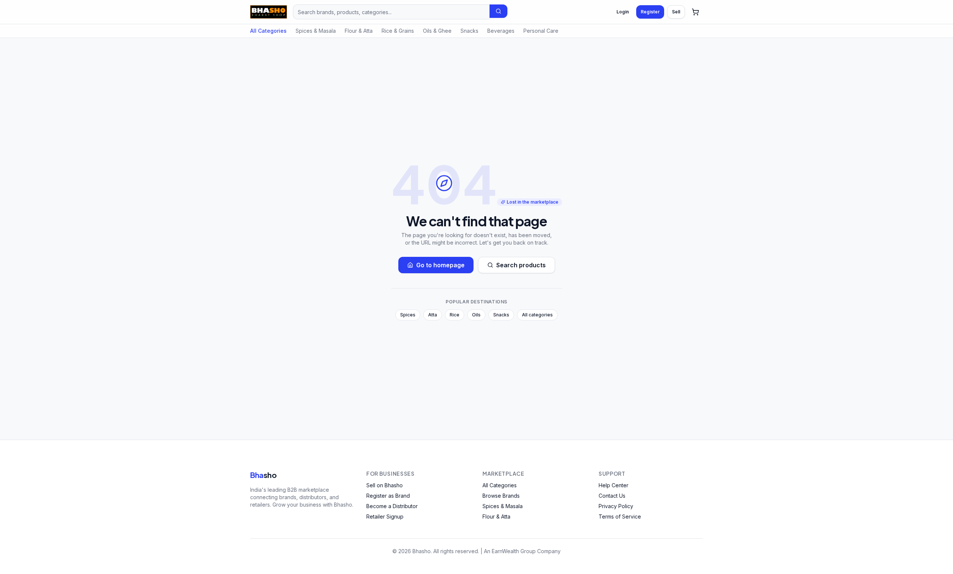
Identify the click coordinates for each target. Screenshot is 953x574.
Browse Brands (501, 495)
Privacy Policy (616, 506)
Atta (432, 315)
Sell (676, 12)
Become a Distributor (392, 506)
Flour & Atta (359, 31)
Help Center (613, 485)
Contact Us (612, 495)
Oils (476, 315)
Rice (454, 315)
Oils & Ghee (437, 31)
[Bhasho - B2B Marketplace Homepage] (268, 12)
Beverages (500, 31)
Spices (407, 315)
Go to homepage (440, 265)
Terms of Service (620, 516)
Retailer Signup (385, 516)
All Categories (268, 31)
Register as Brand (388, 495)
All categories (537, 315)
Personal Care (540, 31)
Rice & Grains (398, 31)
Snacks (469, 31)
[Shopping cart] (695, 11)
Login (622, 12)
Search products (521, 265)
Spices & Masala (316, 31)
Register (650, 12)
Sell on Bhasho (384, 485)
